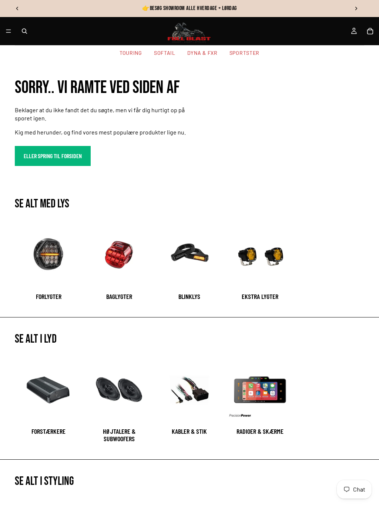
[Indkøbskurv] (370, 31)
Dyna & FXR (202, 53)
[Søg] (24, 31)
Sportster (244, 53)
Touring (131, 53)
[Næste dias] (356, 8)
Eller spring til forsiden (53, 155)
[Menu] (8, 31)
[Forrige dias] (17, 8)
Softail (164, 53)
